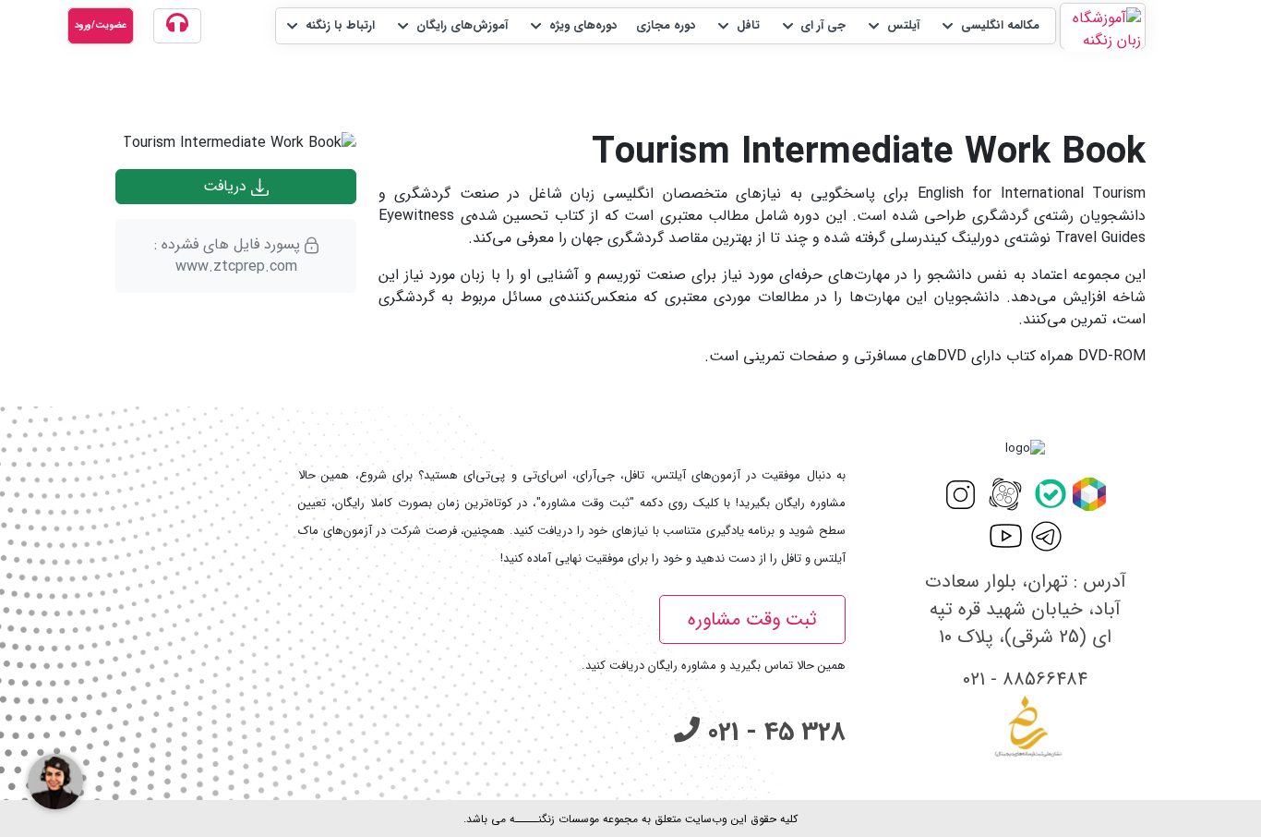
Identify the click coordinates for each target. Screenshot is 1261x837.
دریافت (227, 186)
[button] (989, 25)
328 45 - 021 (773, 732)
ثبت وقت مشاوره (752, 619)
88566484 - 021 (1025, 679)
